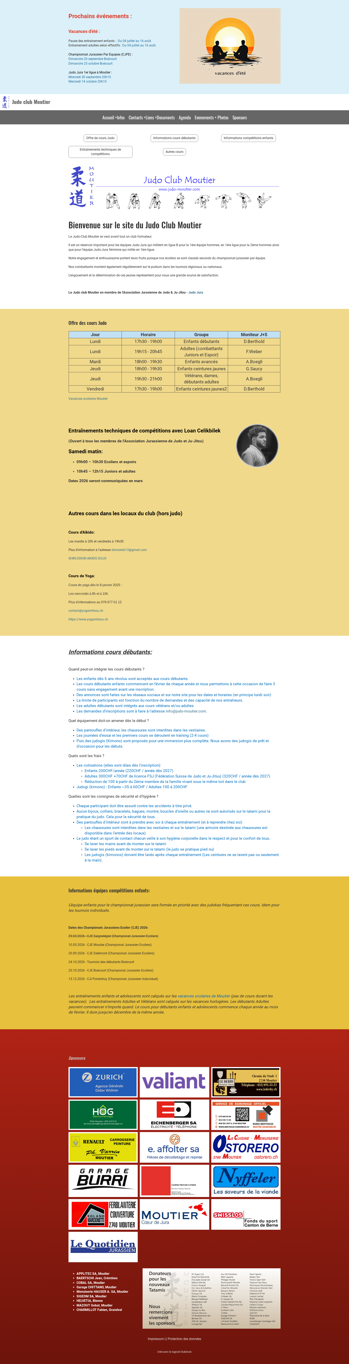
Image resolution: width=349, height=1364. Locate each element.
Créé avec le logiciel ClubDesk (174, 1351)
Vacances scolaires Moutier (88, 399)
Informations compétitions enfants (248, 138)
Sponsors (239, 117)
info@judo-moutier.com (186, 711)
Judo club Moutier (31, 101)
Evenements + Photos (211, 117)
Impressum (156, 1339)
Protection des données (184, 1339)
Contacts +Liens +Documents (152, 117)
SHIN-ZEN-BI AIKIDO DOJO (87, 558)
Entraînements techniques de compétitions (100, 152)
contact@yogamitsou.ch (85, 611)
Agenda (185, 117)
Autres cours (174, 152)
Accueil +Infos (113, 117)
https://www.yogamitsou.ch (88, 619)
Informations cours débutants (174, 138)
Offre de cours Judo (100, 138)
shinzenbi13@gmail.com (129, 550)
